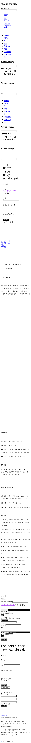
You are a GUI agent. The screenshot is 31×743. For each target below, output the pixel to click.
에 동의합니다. (13, 605)
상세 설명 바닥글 (5, 243)
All (5, 17)
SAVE (2, 615)
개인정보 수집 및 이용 (8, 605)
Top (5, 19)
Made (6, 27)
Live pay (7, 25)
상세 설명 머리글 (5, 241)
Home (6, 14)
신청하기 (3, 705)
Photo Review (7, 617)
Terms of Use (4, 713)
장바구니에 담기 (5, 687)
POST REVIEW (4, 620)
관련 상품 (3, 247)
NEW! (6, 15)
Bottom (6, 20)
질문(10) (3, 246)
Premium (7, 24)
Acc (5, 22)
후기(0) (3, 244)
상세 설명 (3, 242)
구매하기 (3, 639)
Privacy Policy (4, 715)
